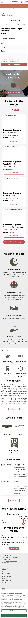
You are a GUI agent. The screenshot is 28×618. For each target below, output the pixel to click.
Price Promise (6, 576)
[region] (14, 603)
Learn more (14, 548)
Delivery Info (6, 578)
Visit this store (6, 562)
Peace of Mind (6, 574)
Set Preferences (14, 610)
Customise (22, 24)
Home (3, 8)
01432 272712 (8, 559)
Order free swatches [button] (14, 92)
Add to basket (15, 64)
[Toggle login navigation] (21, 2)
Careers (4, 582)
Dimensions (8, 24)
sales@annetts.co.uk (11, 561)
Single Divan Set (13, 8)
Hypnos (7, 8)
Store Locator (6, 572)
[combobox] (14, 47)
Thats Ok (14, 615)
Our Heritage (6, 580)
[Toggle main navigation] (2, 2)
